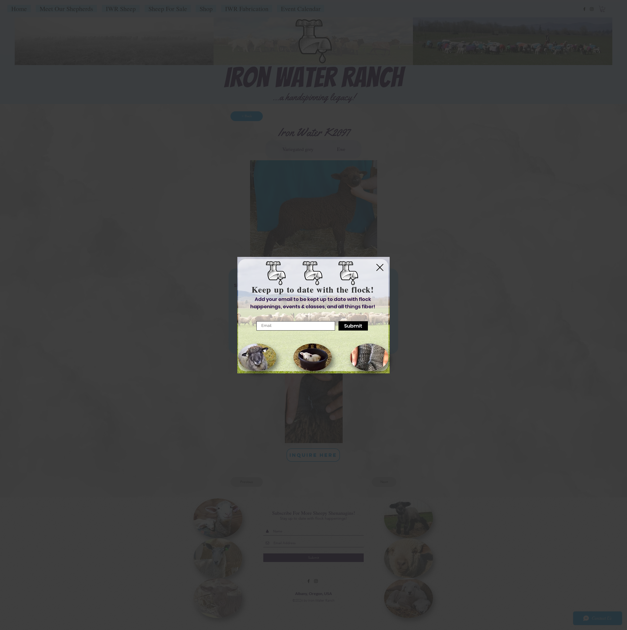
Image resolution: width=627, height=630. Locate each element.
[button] (380, 267)
